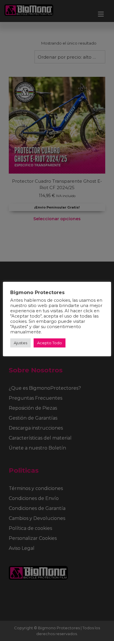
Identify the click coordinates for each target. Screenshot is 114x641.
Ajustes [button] (20, 342)
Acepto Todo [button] (49, 342)
